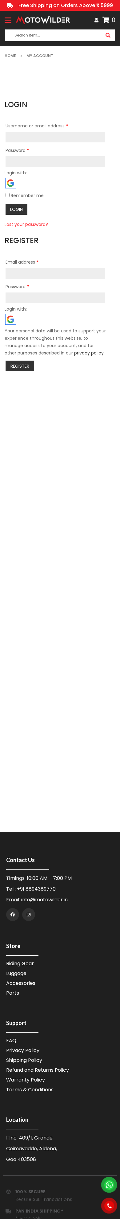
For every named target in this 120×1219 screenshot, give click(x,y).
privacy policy (89, 353)
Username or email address (37, 126)
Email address (22, 262)
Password (17, 150)
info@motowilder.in (44, 899)
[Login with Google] (10, 183)
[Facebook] (12, 914)
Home (10, 55)
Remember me (27, 195)
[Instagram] (28, 914)
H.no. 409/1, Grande (29, 1137)
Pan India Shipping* (39, 1211)
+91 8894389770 (36, 888)
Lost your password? (26, 224)
